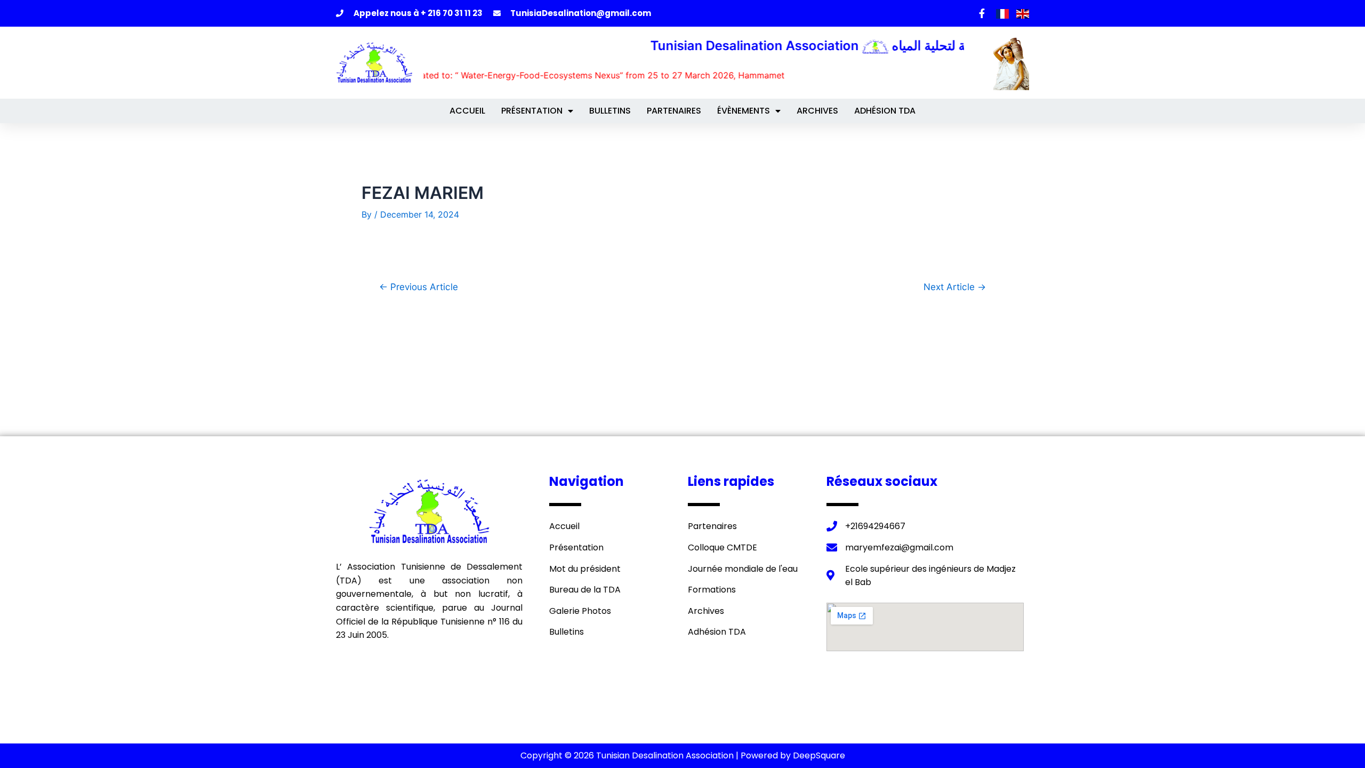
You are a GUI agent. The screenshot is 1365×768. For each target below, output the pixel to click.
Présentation (532, 111)
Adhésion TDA (885, 111)
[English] (1022, 12)
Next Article (955, 286)
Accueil (467, 111)
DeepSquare (819, 755)
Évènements (743, 111)
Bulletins (610, 111)
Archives (817, 111)
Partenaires (674, 111)
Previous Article (418, 286)
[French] (1003, 12)
